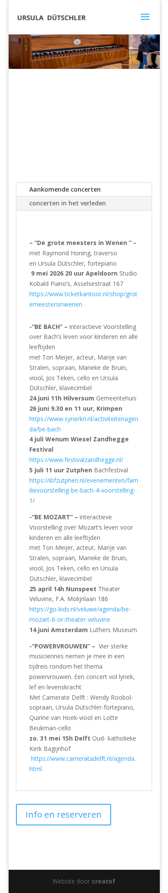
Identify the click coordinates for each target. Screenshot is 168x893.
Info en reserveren (63, 814)
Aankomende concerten (65, 189)
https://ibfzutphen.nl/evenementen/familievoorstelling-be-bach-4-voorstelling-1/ (83, 490)
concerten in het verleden (67, 203)
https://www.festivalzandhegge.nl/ (76, 460)
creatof (103, 881)
